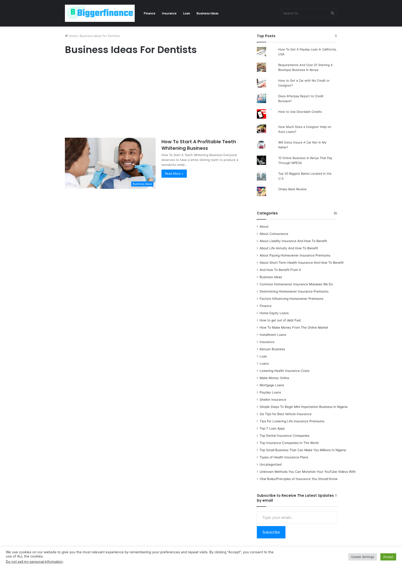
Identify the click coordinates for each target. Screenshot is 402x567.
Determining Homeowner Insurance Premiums (294, 291)
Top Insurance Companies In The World (289, 443)
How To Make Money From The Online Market (294, 327)
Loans (264, 363)
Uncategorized (270, 464)
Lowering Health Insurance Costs (284, 371)
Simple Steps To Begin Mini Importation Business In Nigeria (304, 407)
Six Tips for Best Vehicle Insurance (286, 414)
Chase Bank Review (292, 189)
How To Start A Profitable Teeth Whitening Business (198, 144)
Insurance (169, 13)
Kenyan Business (272, 349)
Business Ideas (207, 13)
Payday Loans (270, 392)
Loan (186, 13)
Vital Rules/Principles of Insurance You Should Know (299, 479)
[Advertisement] (155, 97)
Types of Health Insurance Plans (284, 457)
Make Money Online (274, 378)
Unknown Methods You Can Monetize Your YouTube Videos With (308, 472)
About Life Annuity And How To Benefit (289, 248)
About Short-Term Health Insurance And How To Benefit (302, 262)
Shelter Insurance (273, 399)
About (264, 226)
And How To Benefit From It (280, 270)
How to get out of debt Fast (280, 320)
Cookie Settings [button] (362, 557)
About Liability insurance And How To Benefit (293, 241)
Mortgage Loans (272, 385)
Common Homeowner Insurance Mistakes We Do (296, 284)
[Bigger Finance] (100, 13)
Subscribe (271, 532)
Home (72, 36)
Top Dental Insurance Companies (284, 435)
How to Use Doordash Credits (300, 111)
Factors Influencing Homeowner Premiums (291, 298)
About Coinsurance (274, 234)
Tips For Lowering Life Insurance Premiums (292, 421)
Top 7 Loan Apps (272, 428)
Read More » (174, 173)
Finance (149, 13)
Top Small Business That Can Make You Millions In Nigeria (303, 450)
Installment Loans (273, 335)
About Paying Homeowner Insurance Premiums (295, 255)
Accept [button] (388, 557)
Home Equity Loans (274, 313)
